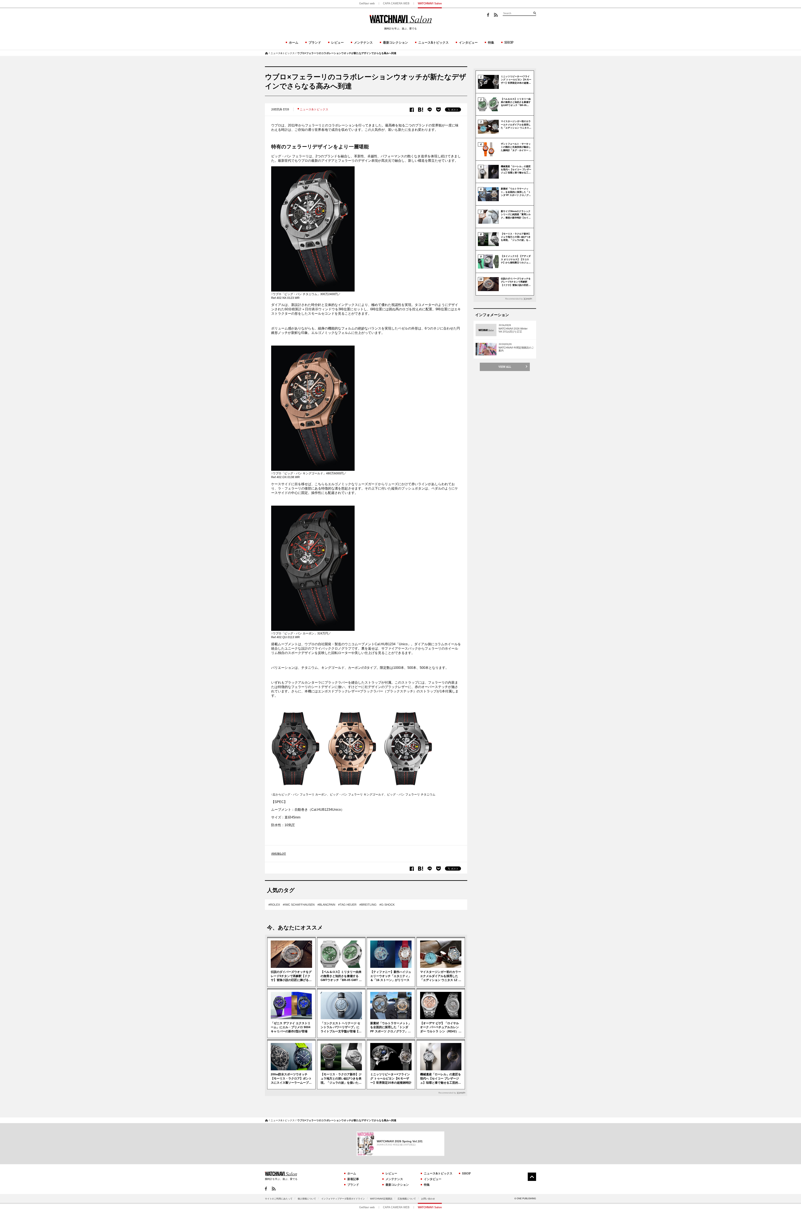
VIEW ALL (505, 366)
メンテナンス (363, 42)
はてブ (420, 109)
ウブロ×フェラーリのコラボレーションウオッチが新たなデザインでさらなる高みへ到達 (346, 53)
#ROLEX (274, 904)
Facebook (488, 15)
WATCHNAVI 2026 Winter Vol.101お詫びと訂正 (513, 330)
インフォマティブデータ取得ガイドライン (343, 1198)
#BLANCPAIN (326, 904)
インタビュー (468, 42)
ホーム (293, 42)
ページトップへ (532, 1177)
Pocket (438, 109)
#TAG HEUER (347, 904)
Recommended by (447, 1093)
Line (429, 109)
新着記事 (353, 1179)
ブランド (315, 42)
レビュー (337, 42)
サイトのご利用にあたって (278, 1198)
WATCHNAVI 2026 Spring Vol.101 (400, 1141)
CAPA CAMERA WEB (396, 3)
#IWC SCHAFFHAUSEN (299, 904)
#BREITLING (368, 904)
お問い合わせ (428, 1198)
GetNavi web (367, 3)
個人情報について (307, 1198)
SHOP (508, 42)
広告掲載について (407, 1198)
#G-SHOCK (387, 904)
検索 (534, 12)
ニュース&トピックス (433, 42)
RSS (496, 15)
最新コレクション (395, 42)
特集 (491, 42)
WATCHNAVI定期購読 (381, 1198)
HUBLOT (279, 854)
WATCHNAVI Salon (430, 3)
